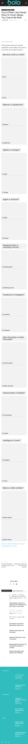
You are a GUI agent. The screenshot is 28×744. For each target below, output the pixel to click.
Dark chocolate (8, 363)
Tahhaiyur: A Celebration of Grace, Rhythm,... (20, 700)
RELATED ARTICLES (6, 590)
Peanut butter (8, 415)
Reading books (8, 267)
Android (6, 238)
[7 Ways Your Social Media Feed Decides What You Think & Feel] (7, 689)
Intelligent (7, 460)
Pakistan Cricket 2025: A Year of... (19, 722)
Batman (6, 124)
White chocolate (8, 386)
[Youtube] (17, 584)
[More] (16, 23)
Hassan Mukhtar (18, 677)
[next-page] (5, 658)
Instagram (7, 330)
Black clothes (8, 539)
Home (2, 7)
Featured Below (8, 7)
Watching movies (9, 287)
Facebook (6, 314)
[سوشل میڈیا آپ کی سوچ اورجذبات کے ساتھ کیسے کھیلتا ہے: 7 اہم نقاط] (5, 611)
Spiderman (7, 143)
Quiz (9, 9)
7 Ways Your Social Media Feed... (20, 686)
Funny (5, 481)
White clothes (8, 517)
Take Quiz (4, 544)
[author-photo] (14, 579)
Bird (5, 97)
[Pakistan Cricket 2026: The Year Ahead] (5, 632)
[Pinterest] (9, 23)
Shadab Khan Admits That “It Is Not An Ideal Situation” (20, 565)
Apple (5, 174)
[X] (6, 23)
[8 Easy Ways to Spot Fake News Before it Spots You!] (5, 625)
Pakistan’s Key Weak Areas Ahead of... (20, 733)
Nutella (6, 433)
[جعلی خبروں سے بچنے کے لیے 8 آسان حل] (5, 618)
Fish (5, 77)
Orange (6, 192)
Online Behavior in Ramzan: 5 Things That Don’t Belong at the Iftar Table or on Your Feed (17, 604)
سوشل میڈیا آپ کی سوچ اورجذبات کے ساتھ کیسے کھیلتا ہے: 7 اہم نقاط (16, 611)
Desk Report (17, 725)
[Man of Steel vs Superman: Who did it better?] (7, 712)
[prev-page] (2, 658)
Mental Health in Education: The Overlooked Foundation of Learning (17, 646)
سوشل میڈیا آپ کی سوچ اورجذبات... (19, 675)
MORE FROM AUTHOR (18, 590)
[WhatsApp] (12, 23)
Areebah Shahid (18, 702)
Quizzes (12, 9)
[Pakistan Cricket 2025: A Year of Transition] (5, 639)
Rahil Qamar (17, 712)
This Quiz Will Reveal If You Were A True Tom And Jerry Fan (7, 565)
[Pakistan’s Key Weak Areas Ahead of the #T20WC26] (5, 652)
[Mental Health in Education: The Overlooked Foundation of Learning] (5, 645)
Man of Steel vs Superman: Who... (19, 709)
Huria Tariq (17, 688)
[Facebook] (2, 23)
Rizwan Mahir (5, 20)
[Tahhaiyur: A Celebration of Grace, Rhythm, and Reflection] (7, 702)
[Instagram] (11, 584)
